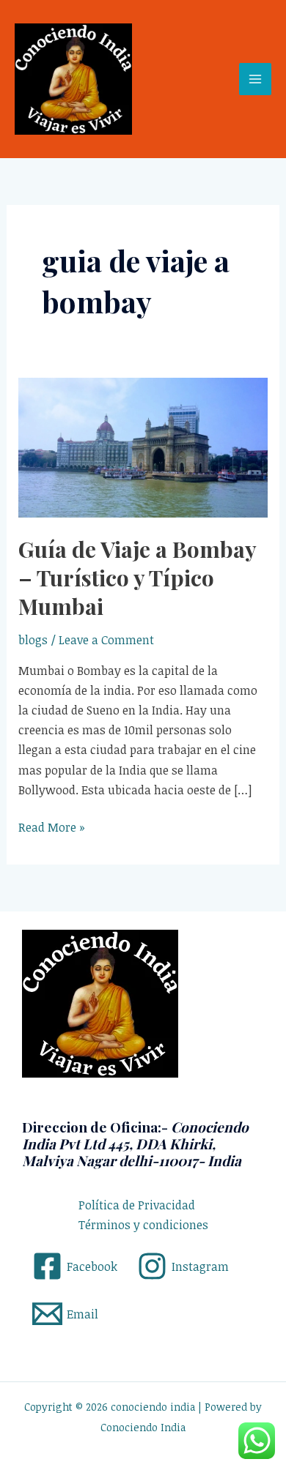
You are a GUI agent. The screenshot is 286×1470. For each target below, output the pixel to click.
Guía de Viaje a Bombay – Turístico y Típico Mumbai (137, 577)
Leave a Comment (106, 640)
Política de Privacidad (136, 1205)
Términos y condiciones (143, 1225)
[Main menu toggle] (255, 79)
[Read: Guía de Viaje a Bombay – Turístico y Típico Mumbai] (143, 447)
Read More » (51, 826)
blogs (33, 640)
